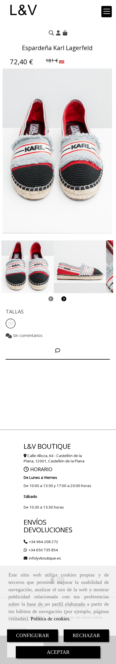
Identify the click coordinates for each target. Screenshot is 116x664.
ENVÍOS (35, 522)
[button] (58, 33)
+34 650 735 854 (43, 549)
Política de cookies (50, 619)
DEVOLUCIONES (48, 529)
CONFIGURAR (32, 635)
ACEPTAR (58, 652)
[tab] (58, 350)
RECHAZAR (86, 635)
